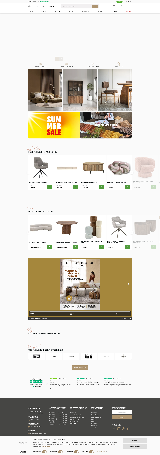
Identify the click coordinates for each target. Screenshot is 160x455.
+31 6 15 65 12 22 (35, 427)
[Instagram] (118, 428)
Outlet (93, 428)
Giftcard (73, 423)
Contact (73, 413)
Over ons (94, 413)
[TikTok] (128, 428)
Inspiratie (115, 11)
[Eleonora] (71, 356)
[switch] (60, 451)
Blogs (93, 421)
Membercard (74, 421)
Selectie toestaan (135, 446)
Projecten (101, 11)
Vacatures (94, 426)
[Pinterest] (123, 428)
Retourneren (74, 419)
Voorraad (57, 11)
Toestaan (134, 440)
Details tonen (101, 451)
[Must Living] (123, 356)
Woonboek (95, 415)
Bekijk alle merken (80, 367)
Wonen (30, 11)
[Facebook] (114, 428)
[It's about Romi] (106, 356)
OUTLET (129, 11)
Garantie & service (76, 415)
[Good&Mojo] (88, 356)
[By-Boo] (36, 356)
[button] (57, 59)
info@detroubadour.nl (38, 434)
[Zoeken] (95, 6)
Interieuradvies (85, 11)
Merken (70, 11)
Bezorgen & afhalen (77, 417)
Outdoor (43, 11)
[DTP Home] (54, 356)
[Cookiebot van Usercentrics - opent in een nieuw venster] (22, 452)
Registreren (122, 417)
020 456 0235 (34, 420)
